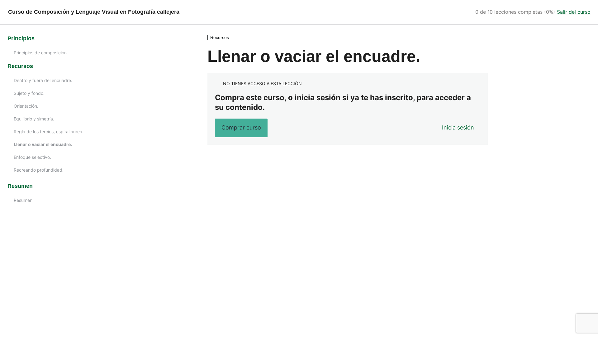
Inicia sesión (458, 127)
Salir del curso (574, 12)
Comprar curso (241, 127)
